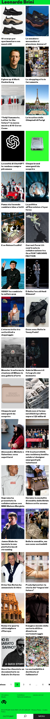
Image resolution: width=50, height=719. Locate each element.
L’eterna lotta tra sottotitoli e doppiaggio (10, 332)
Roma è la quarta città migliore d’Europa (10, 628)
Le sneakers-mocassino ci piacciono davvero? (36, 41)
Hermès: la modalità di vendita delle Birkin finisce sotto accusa (37, 501)
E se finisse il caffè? (11, 245)
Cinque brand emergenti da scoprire (33, 166)
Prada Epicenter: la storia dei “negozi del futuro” (37, 588)
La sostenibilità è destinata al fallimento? (35, 672)
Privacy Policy (36, 710)
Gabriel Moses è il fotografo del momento (35, 373)
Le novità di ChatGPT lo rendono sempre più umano (12, 166)
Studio (3, 697)
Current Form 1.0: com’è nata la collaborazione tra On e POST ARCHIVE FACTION (36, 250)
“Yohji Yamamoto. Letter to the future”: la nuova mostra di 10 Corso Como (11, 123)
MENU (41, 716)
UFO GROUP (25, 710)
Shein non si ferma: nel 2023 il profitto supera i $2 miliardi (36, 414)
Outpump (8, 716)
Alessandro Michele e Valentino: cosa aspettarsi (12, 455)
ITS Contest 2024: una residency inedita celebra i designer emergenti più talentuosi (37, 457)
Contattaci (21, 695)
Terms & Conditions (24, 697)
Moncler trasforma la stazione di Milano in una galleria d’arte (12, 373)
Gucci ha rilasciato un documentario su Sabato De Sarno (12, 672)
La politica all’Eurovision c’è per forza (37, 207)
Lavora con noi (38, 695)
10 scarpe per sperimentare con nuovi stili (10, 41)
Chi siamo (4, 695)
